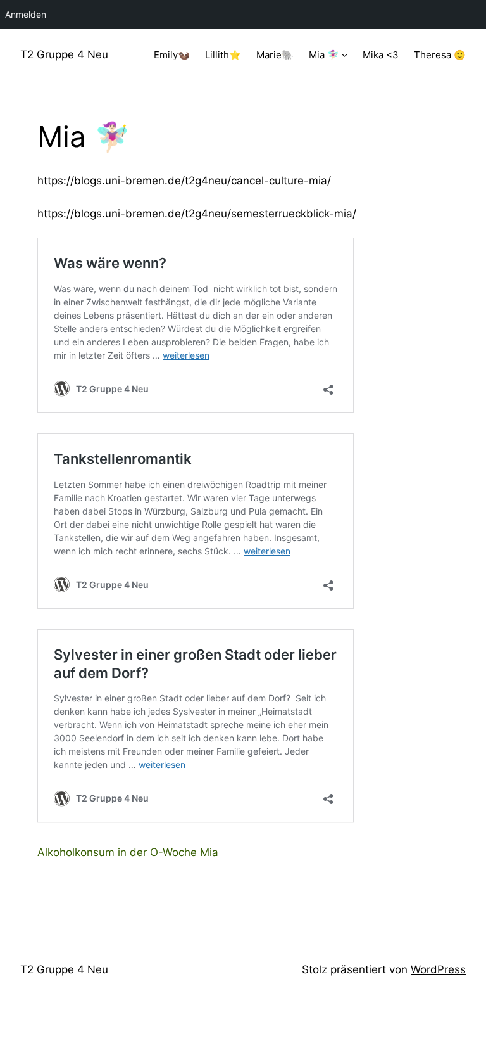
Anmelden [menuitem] (25, 14)
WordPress (438, 969)
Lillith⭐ (223, 55)
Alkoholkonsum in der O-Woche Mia (127, 852)
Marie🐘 (275, 55)
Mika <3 (381, 55)
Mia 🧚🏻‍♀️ (324, 55)
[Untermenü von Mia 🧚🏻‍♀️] (344, 55)
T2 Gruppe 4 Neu (64, 54)
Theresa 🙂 (440, 55)
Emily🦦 (172, 55)
